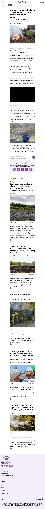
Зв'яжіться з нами (4, 493)
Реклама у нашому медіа (6, 488)
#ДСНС (20, 158)
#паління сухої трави (20, 156)
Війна (14, 5)
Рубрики (3, 481)
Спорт (40, 5)
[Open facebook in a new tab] (14, 169)
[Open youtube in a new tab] (22, 169)
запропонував (24, 147)
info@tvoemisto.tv (4, 473)
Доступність (3, 490)
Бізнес (17, 5)
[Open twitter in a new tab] (30, 169)
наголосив (29, 72)
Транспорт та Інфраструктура (27, 5)
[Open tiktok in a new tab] (18, 169)
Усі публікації (4, 5)
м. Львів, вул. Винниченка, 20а (7, 475)
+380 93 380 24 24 (4, 471)
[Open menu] (43, 2)
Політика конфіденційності (6, 491)
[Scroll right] (43, 5)
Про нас (2, 487)
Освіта (36, 5)
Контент (3, 479)
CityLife (9, 5)
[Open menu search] (40, 2)
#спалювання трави (14, 158)
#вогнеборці (12, 156)
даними (30, 54)
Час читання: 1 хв (18, 23)
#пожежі (25, 158)
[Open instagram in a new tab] (26, 169)
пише (29, 119)
